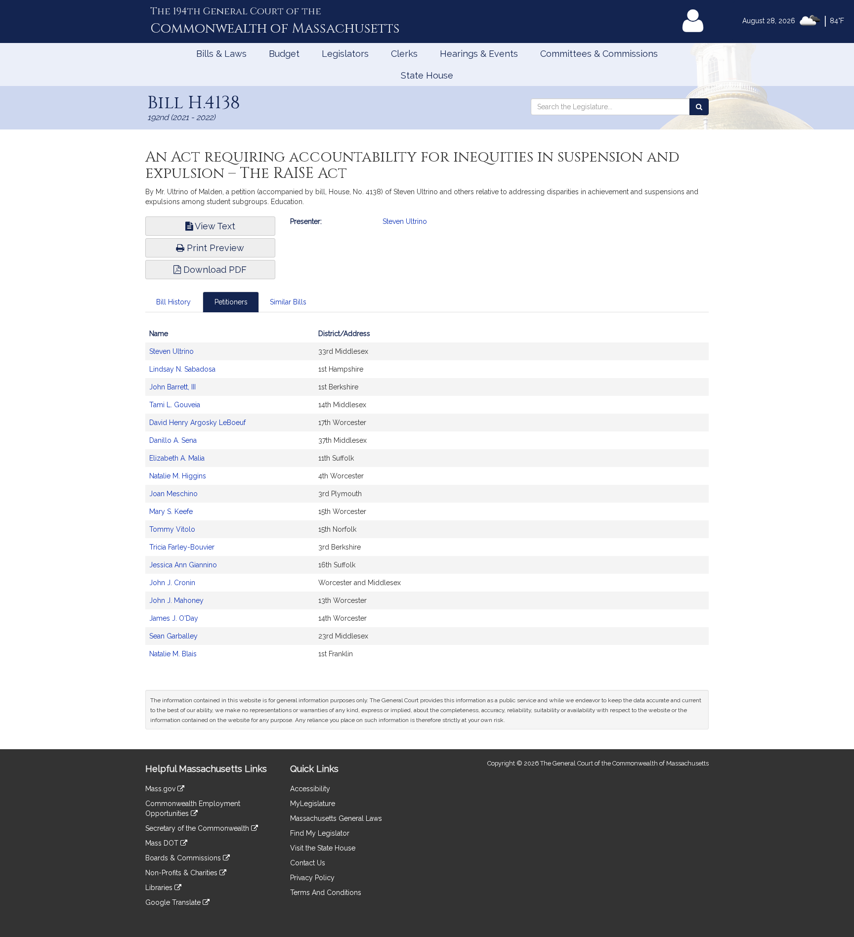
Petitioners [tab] (231, 302)
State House (427, 75)
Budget (284, 53)
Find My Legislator (319, 833)
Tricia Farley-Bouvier (181, 547)
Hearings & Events (479, 53)
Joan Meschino (173, 494)
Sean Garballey (173, 636)
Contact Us (307, 863)
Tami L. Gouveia (174, 405)
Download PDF (214, 269)
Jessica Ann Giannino (183, 565)
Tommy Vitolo (172, 529)
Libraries (159, 888)
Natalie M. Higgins (177, 476)
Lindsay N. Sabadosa (182, 369)
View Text (214, 226)
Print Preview (214, 248)
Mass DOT (162, 843)
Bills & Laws (221, 53)
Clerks (404, 53)
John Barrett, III (172, 387)
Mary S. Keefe (171, 511)
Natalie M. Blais (173, 654)
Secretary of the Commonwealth (198, 828)
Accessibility (310, 789)
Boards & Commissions (184, 858)
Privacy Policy (312, 878)
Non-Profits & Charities (182, 873)
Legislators (345, 53)
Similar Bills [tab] (288, 302)
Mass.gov (161, 789)
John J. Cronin (172, 583)
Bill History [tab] (173, 302)
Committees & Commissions (599, 53)
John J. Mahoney (176, 600)
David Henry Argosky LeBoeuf (197, 422)
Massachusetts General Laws (336, 818)
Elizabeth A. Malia (177, 458)
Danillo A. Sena (173, 440)
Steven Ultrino (405, 221)
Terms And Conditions (325, 892)
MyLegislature (312, 804)
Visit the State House (322, 848)
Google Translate (174, 902)
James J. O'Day (173, 618)
